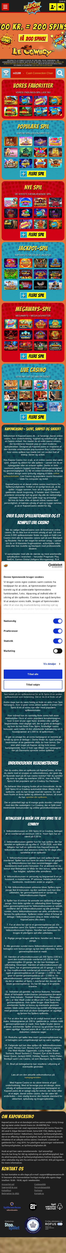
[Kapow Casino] (33, 7)
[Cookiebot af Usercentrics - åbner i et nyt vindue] (48, 566)
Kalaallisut (6, 1190)
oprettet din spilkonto (36, 797)
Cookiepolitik (40, 1184)
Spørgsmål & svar (9, 1187)
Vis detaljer (49, 663)
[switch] (57, 631)
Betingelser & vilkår (10, 1193)
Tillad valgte (33, 684)
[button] (5, 6)
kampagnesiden (33, 1077)
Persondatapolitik (42, 1187)
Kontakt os (39, 1193)
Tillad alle (33, 674)
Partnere (38, 1190)
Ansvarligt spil (8, 1184)
